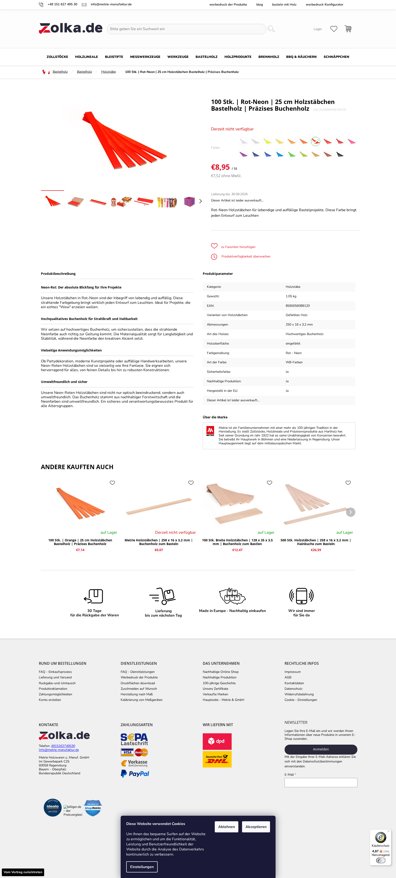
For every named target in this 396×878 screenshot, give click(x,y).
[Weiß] (243, 141)
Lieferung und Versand (55, 677)
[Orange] (303, 141)
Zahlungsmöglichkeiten (55, 694)
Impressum (293, 672)
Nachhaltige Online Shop (221, 672)
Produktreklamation (53, 689)
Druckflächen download (138, 683)
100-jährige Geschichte (219, 683)
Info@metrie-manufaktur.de (59, 750)
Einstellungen (142, 866)
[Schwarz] (339, 154)
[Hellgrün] (303, 154)
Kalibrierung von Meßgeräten (142, 700)
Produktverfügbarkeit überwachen (245, 256)
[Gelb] (279, 141)
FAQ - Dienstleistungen (138, 672)
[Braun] (327, 154)
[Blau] (255, 154)
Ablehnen (226, 826)
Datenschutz (293, 689)
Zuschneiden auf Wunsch (139, 689)
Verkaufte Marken (215, 694)
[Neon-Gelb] (267, 141)
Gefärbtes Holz (296, 315)
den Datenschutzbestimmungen (319, 761)
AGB (288, 677)
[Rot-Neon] (315, 141)
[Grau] (255, 141)
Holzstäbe (293, 287)
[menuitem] (57, 57)
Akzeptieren (256, 826)
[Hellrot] (327, 141)
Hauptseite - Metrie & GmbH (223, 700)
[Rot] (339, 141)
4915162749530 (63, 746)
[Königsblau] (267, 154)
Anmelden (321, 749)
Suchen (271, 29)
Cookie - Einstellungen (301, 700)
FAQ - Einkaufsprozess (55, 672)
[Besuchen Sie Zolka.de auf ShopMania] (93, 808)
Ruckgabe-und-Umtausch (57, 683)
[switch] (380, 860)
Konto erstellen (50, 700)
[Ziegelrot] (315, 154)
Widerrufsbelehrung (299, 694)
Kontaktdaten (294, 683)
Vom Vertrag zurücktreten (23, 872)
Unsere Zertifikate (215, 689)
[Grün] (291, 154)
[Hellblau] (279, 154)
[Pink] (351, 141)
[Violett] (243, 154)
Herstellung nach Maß (137, 694)
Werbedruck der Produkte (228, 4)
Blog (259, 4)
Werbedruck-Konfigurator (324, 4)
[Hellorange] (291, 141)
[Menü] (388, 832)
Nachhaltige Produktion (219, 677)
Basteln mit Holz (284, 4)
